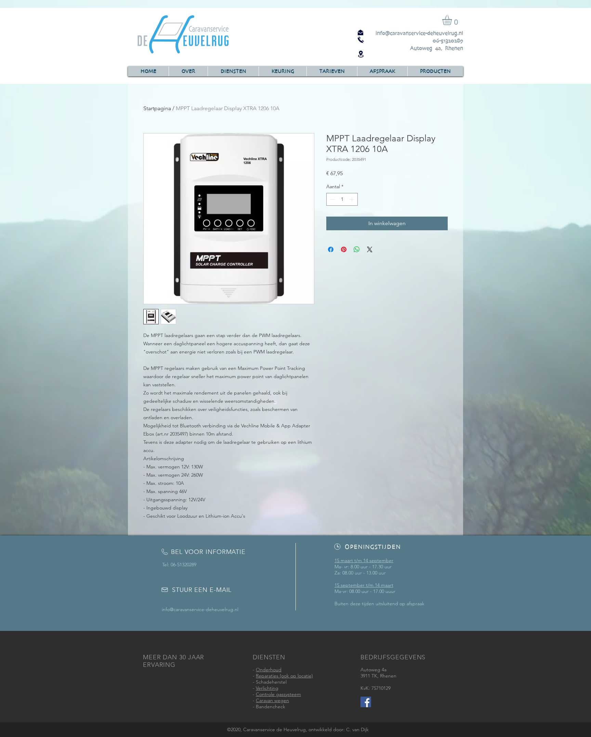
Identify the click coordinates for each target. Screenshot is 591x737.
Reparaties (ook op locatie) (284, 676)
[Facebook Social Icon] (365, 702)
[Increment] (352, 199)
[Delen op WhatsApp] (357, 249)
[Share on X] (370, 249)
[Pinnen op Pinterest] (344, 249)
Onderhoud (268, 670)
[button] (452, 20)
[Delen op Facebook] (331, 249)
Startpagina (157, 108)
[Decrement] (331, 199)
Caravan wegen (272, 700)
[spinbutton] (342, 199)
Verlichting (267, 688)
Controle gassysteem (278, 694)
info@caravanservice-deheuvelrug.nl (419, 33)
